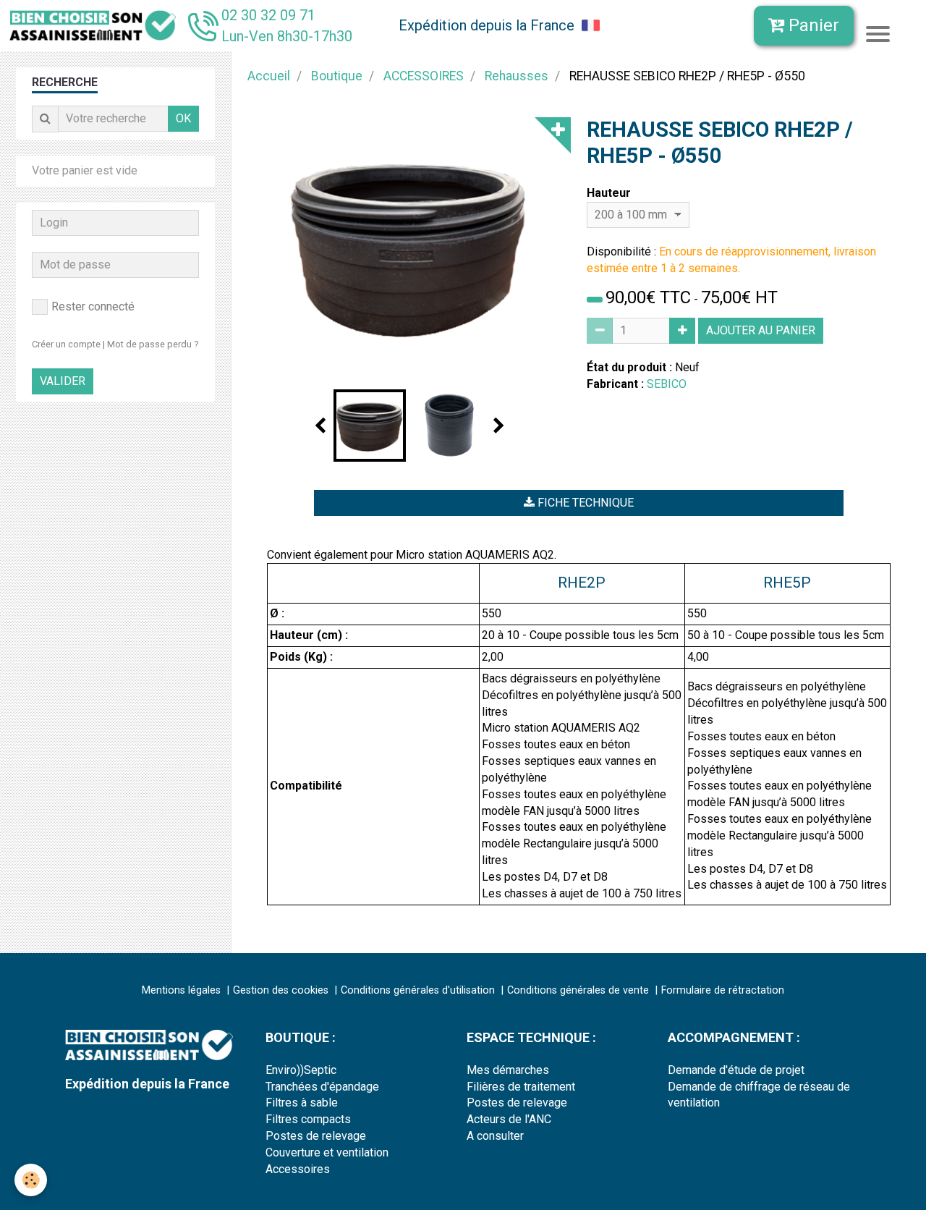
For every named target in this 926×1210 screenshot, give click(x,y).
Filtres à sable (302, 1102)
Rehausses (516, 76)
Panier (811, 25)
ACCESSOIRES (423, 76)
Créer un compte (66, 344)
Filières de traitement (521, 1086)
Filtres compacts (308, 1119)
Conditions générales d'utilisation (418, 990)
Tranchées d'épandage (322, 1086)
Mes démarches (508, 1070)
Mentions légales (181, 990)
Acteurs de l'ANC (509, 1119)
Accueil (268, 76)
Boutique (336, 76)
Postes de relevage (316, 1136)
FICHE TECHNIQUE (584, 502)
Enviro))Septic (301, 1070)
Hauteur (609, 193)
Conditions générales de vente (578, 990)
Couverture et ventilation (327, 1152)
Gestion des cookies (280, 990)
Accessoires (298, 1169)
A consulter (495, 1136)
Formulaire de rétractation (722, 990)
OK (183, 118)
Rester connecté (93, 306)
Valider (62, 381)
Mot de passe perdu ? (152, 344)
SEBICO (667, 384)
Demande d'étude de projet (736, 1070)
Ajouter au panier (760, 330)
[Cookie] (30, 1180)
